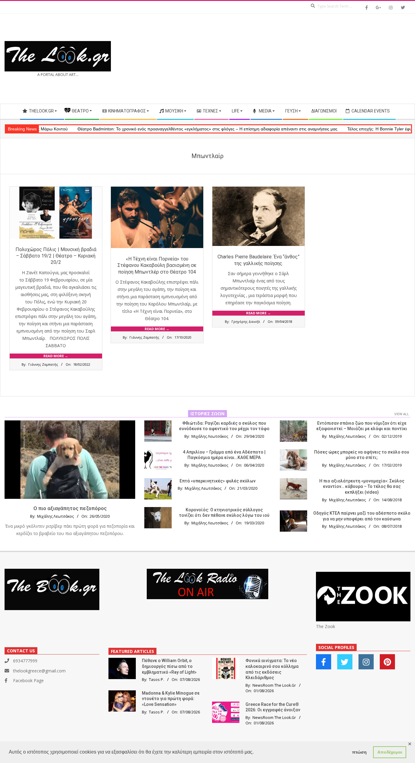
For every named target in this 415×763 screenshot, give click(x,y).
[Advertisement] (309, 58)
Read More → (55, 356)
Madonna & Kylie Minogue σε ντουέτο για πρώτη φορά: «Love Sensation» (171, 699)
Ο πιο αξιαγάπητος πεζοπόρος (70, 508)
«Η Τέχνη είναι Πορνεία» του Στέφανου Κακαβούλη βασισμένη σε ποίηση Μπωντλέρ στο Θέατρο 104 (157, 265)
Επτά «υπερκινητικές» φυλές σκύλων (218, 480)
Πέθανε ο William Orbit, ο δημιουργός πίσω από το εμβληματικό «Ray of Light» (169, 666)
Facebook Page (28, 680)
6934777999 (25, 661)
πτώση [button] (359, 752)
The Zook (325, 626)
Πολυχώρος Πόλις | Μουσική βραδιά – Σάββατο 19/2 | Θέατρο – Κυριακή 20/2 (55, 256)
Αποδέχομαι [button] (389, 752)
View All (401, 414)
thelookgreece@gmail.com (39, 671)
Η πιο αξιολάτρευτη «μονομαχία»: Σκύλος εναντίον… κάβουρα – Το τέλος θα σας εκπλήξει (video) (361, 486)
